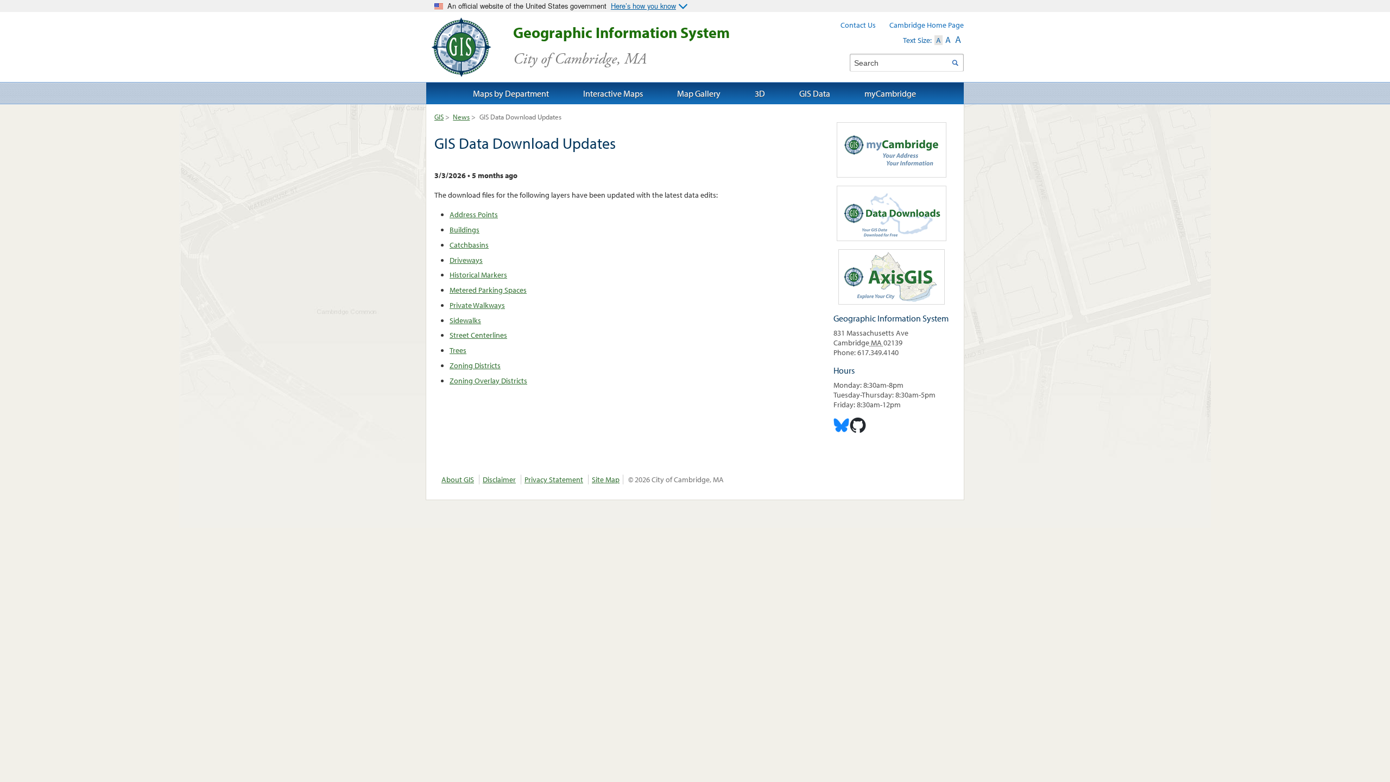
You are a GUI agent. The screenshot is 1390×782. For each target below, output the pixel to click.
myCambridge (890, 93)
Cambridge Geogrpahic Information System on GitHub (858, 425)
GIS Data (814, 93)
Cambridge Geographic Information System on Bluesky (841, 425)
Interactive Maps (613, 93)
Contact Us (858, 25)
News (461, 116)
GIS (439, 116)
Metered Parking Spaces (488, 290)
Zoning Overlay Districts (488, 381)
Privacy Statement (554, 479)
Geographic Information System (621, 46)
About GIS (457, 479)
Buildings (464, 230)
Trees (458, 350)
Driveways (466, 260)
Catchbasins (469, 245)
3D (760, 93)
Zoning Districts (475, 365)
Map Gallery (699, 93)
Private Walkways (477, 305)
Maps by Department (511, 93)
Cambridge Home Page (926, 25)
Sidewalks (465, 320)
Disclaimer (499, 479)
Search (955, 63)
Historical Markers (478, 275)
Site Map (606, 479)
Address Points (474, 214)
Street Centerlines (478, 335)
